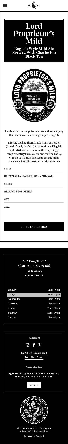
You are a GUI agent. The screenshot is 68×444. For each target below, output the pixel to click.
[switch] (6, 5)
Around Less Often (18, 191)
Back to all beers (37, 227)
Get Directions (34, 271)
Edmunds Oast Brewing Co (34, 5)
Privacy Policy (27, 431)
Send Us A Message (34, 353)
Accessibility (41, 431)
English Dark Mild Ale (38, 176)
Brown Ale (11, 176)
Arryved (40, 436)
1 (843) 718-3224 (34, 275)
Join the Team (34, 357)
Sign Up (34, 385)
